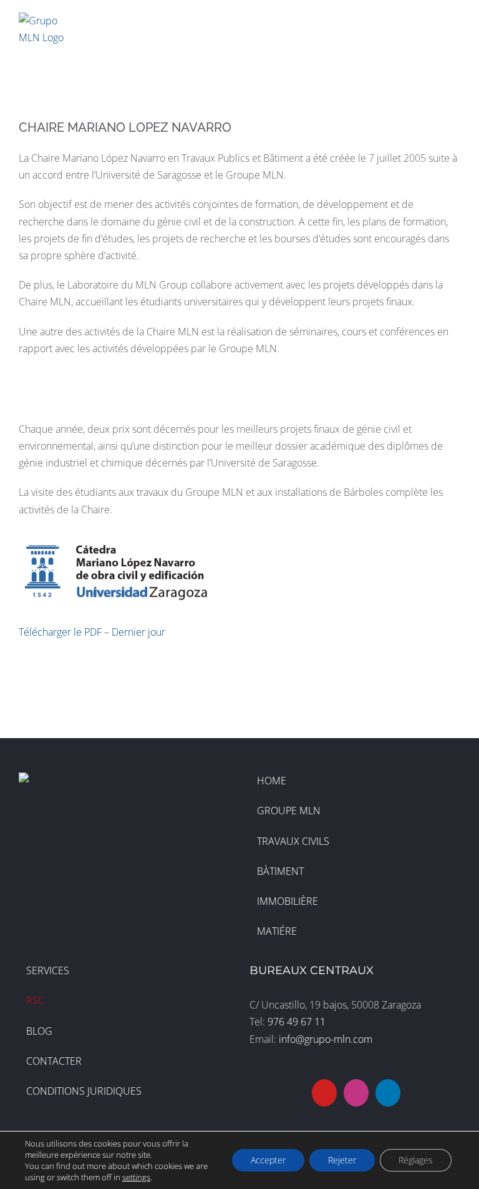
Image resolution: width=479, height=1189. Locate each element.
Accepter (268, 1160)
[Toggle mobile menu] (455, 20)
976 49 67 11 (297, 1022)
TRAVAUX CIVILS (293, 841)
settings (136, 1177)
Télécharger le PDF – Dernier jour (92, 632)
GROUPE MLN (289, 810)
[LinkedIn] (387, 1093)
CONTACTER (54, 1061)
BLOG (39, 1031)
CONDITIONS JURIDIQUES (84, 1091)
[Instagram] (356, 1093)
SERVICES (47, 970)
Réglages (416, 1160)
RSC (35, 1000)
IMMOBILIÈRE (287, 901)
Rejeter (342, 1160)
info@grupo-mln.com (325, 1039)
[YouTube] (324, 1093)
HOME (271, 780)
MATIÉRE (277, 931)
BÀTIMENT (280, 871)
